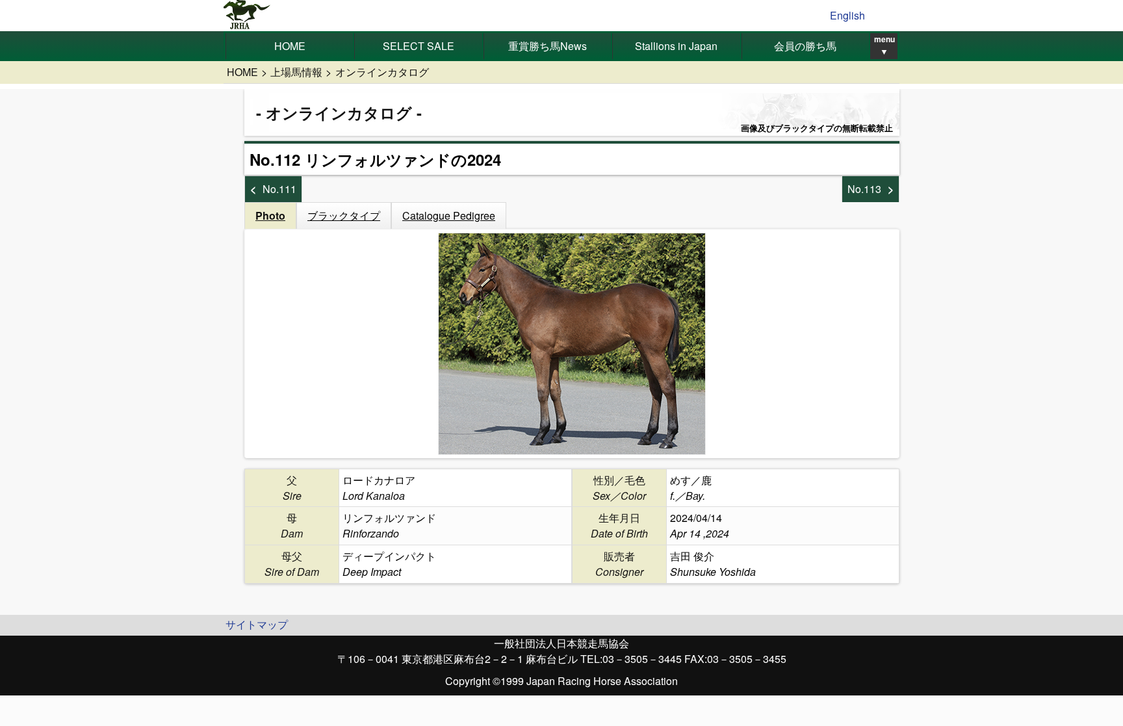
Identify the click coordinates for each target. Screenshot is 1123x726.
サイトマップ (257, 624)
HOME (289, 45)
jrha (247, 15)
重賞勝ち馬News (547, 45)
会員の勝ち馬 (805, 45)
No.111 (279, 188)
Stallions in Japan (676, 45)
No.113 (864, 188)
